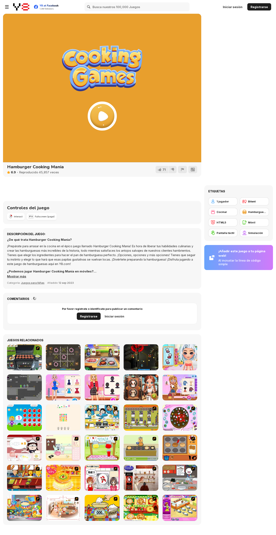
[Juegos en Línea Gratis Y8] (21, 6)
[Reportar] (182, 169)
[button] (16, 276)
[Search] (88, 6)
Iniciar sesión (232, 7)
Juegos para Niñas (32, 282)
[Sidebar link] (7, 7)
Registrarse (259, 7)
